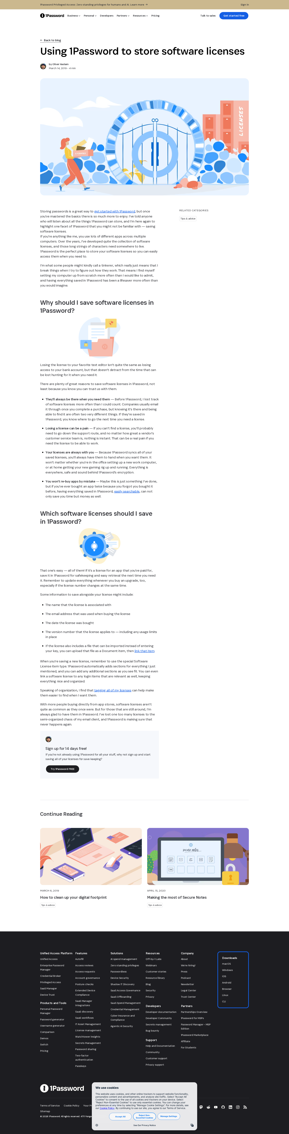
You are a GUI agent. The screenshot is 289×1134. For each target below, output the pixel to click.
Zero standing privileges (125, 965)
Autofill (79, 959)
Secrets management (158, 1024)
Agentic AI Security (122, 1026)
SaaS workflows (84, 1018)
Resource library (155, 978)
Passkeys (80, 1066)
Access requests (85, 971)
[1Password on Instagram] (237, 1107)
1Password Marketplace (194, 1035)
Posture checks (84, 984)
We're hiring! (188, 965)
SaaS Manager (48, 988)
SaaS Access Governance (125, 990)
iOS (224, 976)
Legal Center (188, 990)
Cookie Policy (71, 1105)
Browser (227, 989)
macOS (226, 963)
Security (150, 990)
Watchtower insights (87, 1036)
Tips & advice (188, 218)
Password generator (52, 1019)
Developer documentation (161, 1012)
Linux (225, 995)
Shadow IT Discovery (122, 984)
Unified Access (49, 959)
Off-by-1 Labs (153, 959)
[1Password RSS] (245, 1107)
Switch (44, 1044)
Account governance (87, 978)
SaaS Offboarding (121, 996)
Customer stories (156, 971)
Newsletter (187, 984)
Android (226, 982)
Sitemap (45, 1111)
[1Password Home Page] (52, 15)
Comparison (47, 1032)
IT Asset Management (88, 1024)
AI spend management (124, 959)
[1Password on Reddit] (208, 1107)
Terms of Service (50, 1105)
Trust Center (188, 996)
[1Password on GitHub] (223, 1107)
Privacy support (155, 1064)
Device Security (120, 978)
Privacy (150, 996)
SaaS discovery (84, 1011)
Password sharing (85, 1049)
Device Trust (47, 994)
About (184, 959)
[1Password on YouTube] (215, 1107)
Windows (227, 970)
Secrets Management (88, 1043)
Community (152, 1052)
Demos (44, 1038)
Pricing (44, 1051)
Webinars (151, 965)
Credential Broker (50, 976)
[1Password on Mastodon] (201, 1107)
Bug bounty (152, 1030)
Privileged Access (50, 982)
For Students (188, 1047)
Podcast (186, 978)
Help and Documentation (160, 1046)
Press (184, 971)
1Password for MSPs (192, 1018)
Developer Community (159, 1018)
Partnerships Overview (194, 1012)
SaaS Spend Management (126, 1003)
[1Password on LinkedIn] (230, 1107)
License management (88, 1030)
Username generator (52, 1025)
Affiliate (185, 1041)
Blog (148, 984)
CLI (224, 1001)
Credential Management (125, 1009)
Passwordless (119, 971)
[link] (234, 16)
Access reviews (84, 965)
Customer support (156, 1058)
